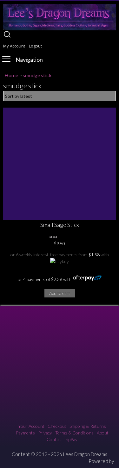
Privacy (45, 432)
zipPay (71, 439)
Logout (35, 46)
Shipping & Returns (87, 426)
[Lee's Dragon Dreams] (59, 28)
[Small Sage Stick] (59, 164)
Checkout (57, 426)
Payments (25, 432)
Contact (54, 439)
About (103, 432)
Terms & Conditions (74, 432)
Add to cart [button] (59, 293)
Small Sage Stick (59, 225)
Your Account (31, 426)
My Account (14, 46)
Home (11, 75)
